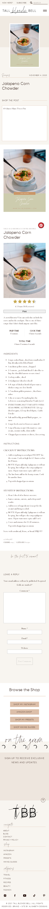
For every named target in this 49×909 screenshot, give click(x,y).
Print (24, 311)
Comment (25, 590)
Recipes (6, 76)
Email (25, 638)
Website (24, 648)
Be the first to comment (24, 557)
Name (24, 628)
